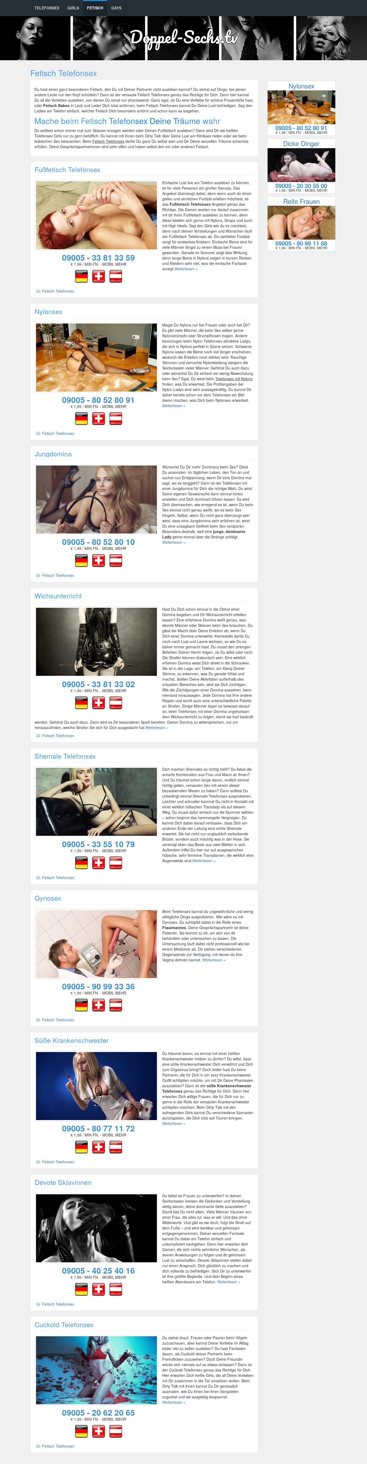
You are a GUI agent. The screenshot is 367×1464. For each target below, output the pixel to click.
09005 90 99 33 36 (98, 986)
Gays (116, 7)
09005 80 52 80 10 (98, 541)
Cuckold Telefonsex (64, 1324)
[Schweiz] (99, 275)
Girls (73, 7)
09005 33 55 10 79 (98, 844)
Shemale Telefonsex (65, 756)
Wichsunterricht (58, 595)
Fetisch (95, 7)
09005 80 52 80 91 (98, 399)
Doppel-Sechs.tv (183, 36)
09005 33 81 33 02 (98, 684)
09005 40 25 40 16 (98, 1270)
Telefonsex (46, 7)
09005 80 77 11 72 (98, 1128)
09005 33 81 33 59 (98, 257)
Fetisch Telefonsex (58, 291)
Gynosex (48, 897)
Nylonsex (49, 311)
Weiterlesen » (186, 268)
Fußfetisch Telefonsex (67, 169)
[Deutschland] (81, 275)
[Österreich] (116, 275)
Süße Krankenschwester (72, 1040)
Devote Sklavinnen (63, 1182)
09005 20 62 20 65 (98, 1412)
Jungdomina (53, 453)
